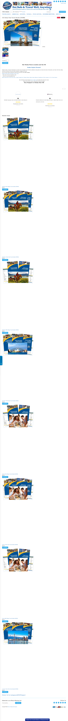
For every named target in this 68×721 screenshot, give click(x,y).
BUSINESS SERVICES (48, 14)
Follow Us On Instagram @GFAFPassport (14, 695)
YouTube (58, 1)
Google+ (65, 1)
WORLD (29, 14)
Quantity (3, 60)
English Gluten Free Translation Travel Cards (10, 73)
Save (59, 17)
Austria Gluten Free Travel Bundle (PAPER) (10, 544)
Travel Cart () (62, 11)
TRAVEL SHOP (6, 14)
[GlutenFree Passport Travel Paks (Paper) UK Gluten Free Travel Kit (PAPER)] (5, 56)
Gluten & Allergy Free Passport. (12, 706)
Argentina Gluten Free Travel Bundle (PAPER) (10, 257)
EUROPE (22, 14)
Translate (23, 11)
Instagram (60, 1)
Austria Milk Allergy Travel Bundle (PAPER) (10, 618)
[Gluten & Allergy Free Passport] (29, 10)
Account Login (63, 3)
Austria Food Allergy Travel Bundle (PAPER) (10, 474)
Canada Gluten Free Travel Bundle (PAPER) (10, 688)
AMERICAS (15, 14)
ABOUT (58, 14)
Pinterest (63, 1)
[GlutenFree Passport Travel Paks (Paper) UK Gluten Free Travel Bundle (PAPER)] (5, 51)
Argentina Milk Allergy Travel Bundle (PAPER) (10, 329)
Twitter (54, 1)
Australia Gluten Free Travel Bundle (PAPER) (10, 400)
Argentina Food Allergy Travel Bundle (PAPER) (10, 186)
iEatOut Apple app (33, 79)
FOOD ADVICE (37, 14)
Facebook (56, 1)
